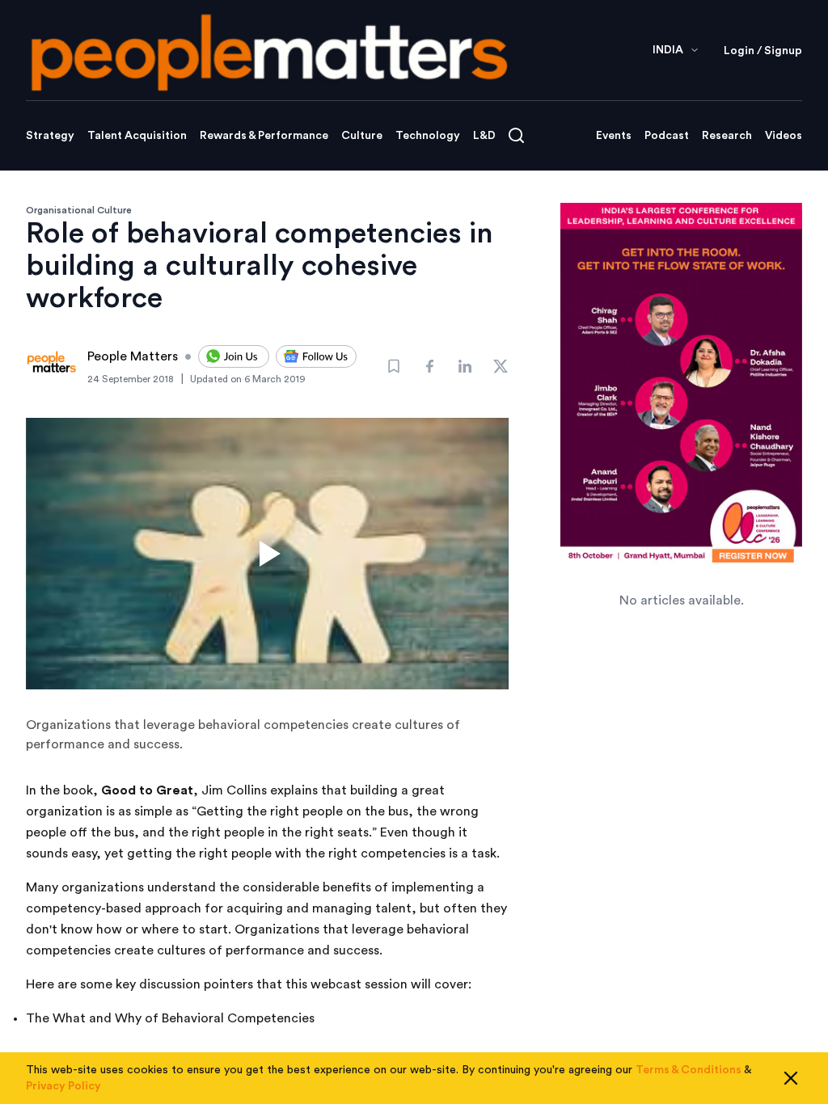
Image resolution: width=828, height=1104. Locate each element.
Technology (427, 135)
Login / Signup (763, 51)
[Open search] (516, 135)
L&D (484, 135)
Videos (783, 135)
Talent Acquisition (137, 135)
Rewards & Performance (264, 135)
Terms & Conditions (688, 1070)
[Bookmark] (394, 366)
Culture (361, 135)
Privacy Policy (63, 1086)
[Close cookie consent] (790, 1078)
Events (614, 135)
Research (727, 135)
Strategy (50, 135)
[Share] (429, 366)
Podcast (666, 135)
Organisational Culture (79, 210)
